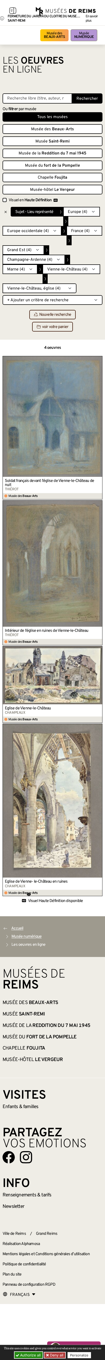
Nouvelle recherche (55, 314)
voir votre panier (55, 327)
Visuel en (30, 200)
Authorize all (30, 1355)
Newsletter (13, 1207)
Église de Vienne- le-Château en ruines (36, 882)
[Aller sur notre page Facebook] (9, 1157)
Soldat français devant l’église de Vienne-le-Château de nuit (49, 483)
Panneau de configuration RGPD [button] (29, 1284)
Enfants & (20, 1107)
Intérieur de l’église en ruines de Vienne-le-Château (46, 631)
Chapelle (52, 177)
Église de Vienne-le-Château (28, 708)
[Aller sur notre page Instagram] (26, 1157)
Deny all (56, 1355)
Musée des (54, 35)
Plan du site (12, 1274)
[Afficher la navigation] (13, 11)
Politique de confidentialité (24, 1264)
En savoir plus (92, 19)
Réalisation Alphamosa (21, 1244)
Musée (84, 35)
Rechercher (87, 98)
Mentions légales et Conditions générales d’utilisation (46, 1254)
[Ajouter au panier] (98, 359)
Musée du (52, 165)
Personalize (79, 1355)
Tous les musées (52, 117)
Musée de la (52, 153)
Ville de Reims (14, 1233)
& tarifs (27, 1195)
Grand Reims (46, 1233)
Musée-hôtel (52, 189)
